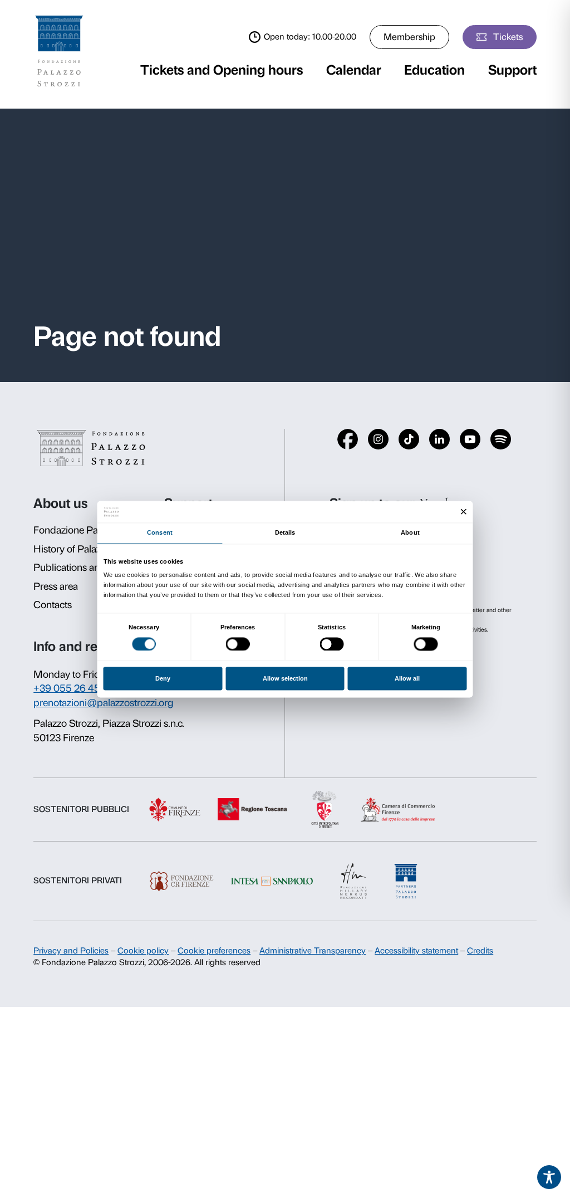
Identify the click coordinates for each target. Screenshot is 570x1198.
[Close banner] (464, 511)
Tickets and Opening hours (221, 70)
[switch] (238, 644)
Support (512, 70)
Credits (480, 951)
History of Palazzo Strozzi (87, 549)
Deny (162, 679)
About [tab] (410, 533)
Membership (409, 36)
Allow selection (285, 679)
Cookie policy (143, 951)
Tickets (508, 36)
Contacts (52, 605)
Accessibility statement (416, 951)
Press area (55, 586)
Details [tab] (285, 533)
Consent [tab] (160, 533)
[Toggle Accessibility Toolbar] (549, 1177)
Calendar (353, 70)
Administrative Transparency (312, 951)
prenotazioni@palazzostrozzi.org (103, 703)
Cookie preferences (214, 951)
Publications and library (84, 567)
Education (434, 70)
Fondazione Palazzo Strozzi (92, 530)
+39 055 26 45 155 (76, 688)
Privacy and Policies (71, 951)
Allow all (407, 679)
